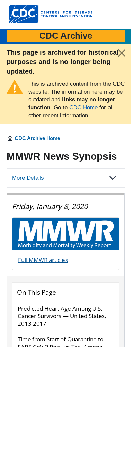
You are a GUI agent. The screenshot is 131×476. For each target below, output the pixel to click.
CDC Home (83, 107)
